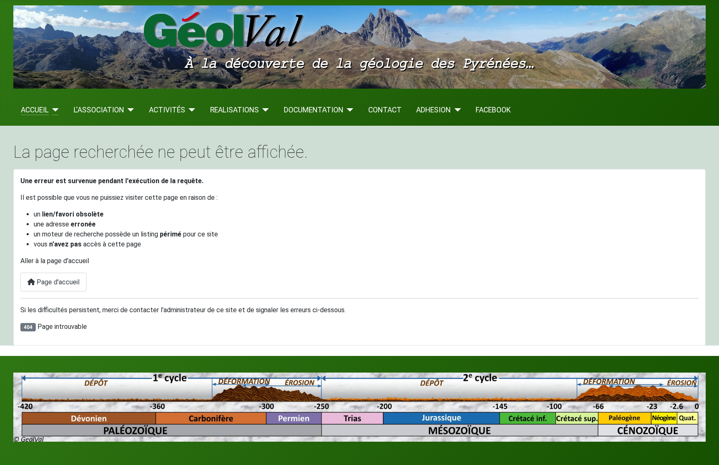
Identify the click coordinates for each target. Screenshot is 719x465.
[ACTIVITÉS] (190, 109)
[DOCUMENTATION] (348, 109)
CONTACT (385, 110)
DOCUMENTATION (313, 110)
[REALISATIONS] (264, 109)
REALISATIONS (234, 110)
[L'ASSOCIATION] (129, 109)
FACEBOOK (493, 110)
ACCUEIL (35, 110)
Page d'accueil (57, 282)
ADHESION (433, 110)
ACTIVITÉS (167, 110)
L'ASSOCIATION (99, 110)
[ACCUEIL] (54, 109)
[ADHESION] (456, 109)
